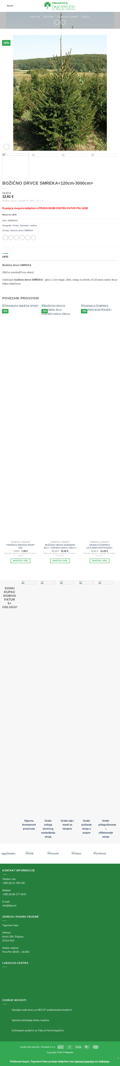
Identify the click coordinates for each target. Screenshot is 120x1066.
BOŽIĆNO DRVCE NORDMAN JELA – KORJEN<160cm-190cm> (59, 546)
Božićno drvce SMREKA (22, 230)
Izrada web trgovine (30, 1047)
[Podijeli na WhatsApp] (5, 237)
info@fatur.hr (9, 905)
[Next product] (56, 22)
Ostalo (86, 17)
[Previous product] (63, 22)
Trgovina (48, 17)
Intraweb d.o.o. (48, 1047)
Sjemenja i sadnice (68, 17)
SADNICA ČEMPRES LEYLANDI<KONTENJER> (99, 546)
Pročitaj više (20, 561)
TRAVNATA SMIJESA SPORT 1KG (20, 546)
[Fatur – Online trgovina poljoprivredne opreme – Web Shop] (60, 6)
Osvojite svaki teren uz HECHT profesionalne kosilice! (42, 1010)
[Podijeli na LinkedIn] (33, 237)
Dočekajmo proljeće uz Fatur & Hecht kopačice (38, 1030)
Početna (35, 17)
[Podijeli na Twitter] (16, 237)
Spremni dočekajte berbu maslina (30, 1020)
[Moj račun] (110, 6)
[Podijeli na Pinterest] (27, 237)
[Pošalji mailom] (22, 237)
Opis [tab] (5, 257)
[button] (7, 6)
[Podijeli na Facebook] (10, 237)
